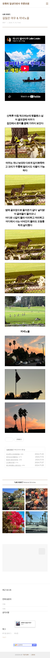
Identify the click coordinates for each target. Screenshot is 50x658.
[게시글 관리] (10, 439)
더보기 (4, 637)
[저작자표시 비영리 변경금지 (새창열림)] (27, 440)
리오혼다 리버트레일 (13, 454)
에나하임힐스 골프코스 (13, 465)
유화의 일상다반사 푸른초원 (15, 3)
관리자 (33, 655)
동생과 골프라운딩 (12, 460)
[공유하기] (7, 439)
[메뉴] (47, 4)
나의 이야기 (9, 450)
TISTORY (26, 655)
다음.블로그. (7, 633)
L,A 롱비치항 (10, 462)
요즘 (16, 633)
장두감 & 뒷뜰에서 (12, 457)
